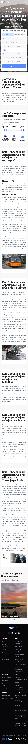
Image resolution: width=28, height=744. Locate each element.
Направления (5, 659)
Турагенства (5, 680)
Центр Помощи (6, 695)
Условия (17, 682)
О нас (3, 641)
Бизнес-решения (6, 677)
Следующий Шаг (14, 66)
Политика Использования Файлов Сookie (19, 687)
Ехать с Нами (5, 688)
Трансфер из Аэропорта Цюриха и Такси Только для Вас (20, 723)
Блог (3, 656)
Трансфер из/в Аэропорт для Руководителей (19, 669)
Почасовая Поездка (20, 34)
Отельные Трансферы (20, 664)
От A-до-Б (8, 34)
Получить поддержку (7, 698)
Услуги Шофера (19, 646)
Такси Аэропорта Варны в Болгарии (10, 616)
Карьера (4, 649)
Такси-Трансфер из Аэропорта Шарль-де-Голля (20, 716)
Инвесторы (5, 653)
